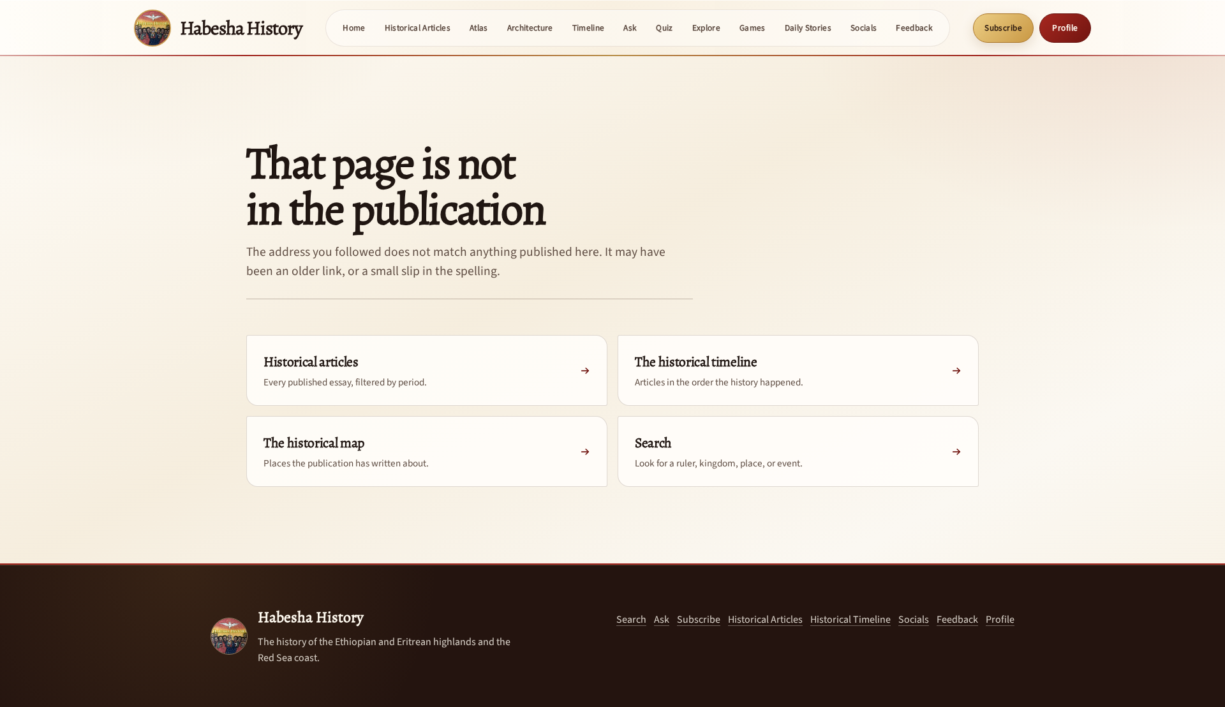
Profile (1065, 28)
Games (752, 28)
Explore (706, 28)
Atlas (479, 28)
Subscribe (1003, 28)
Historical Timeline (850, 620)
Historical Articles (417, 28)
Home (354, 28)
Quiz (664, 28)
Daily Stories (808, 28)
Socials (863, 28)
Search (631, 620)
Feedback (914, 28)
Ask (630, 28)
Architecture (530, 28)
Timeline (588, 28)
